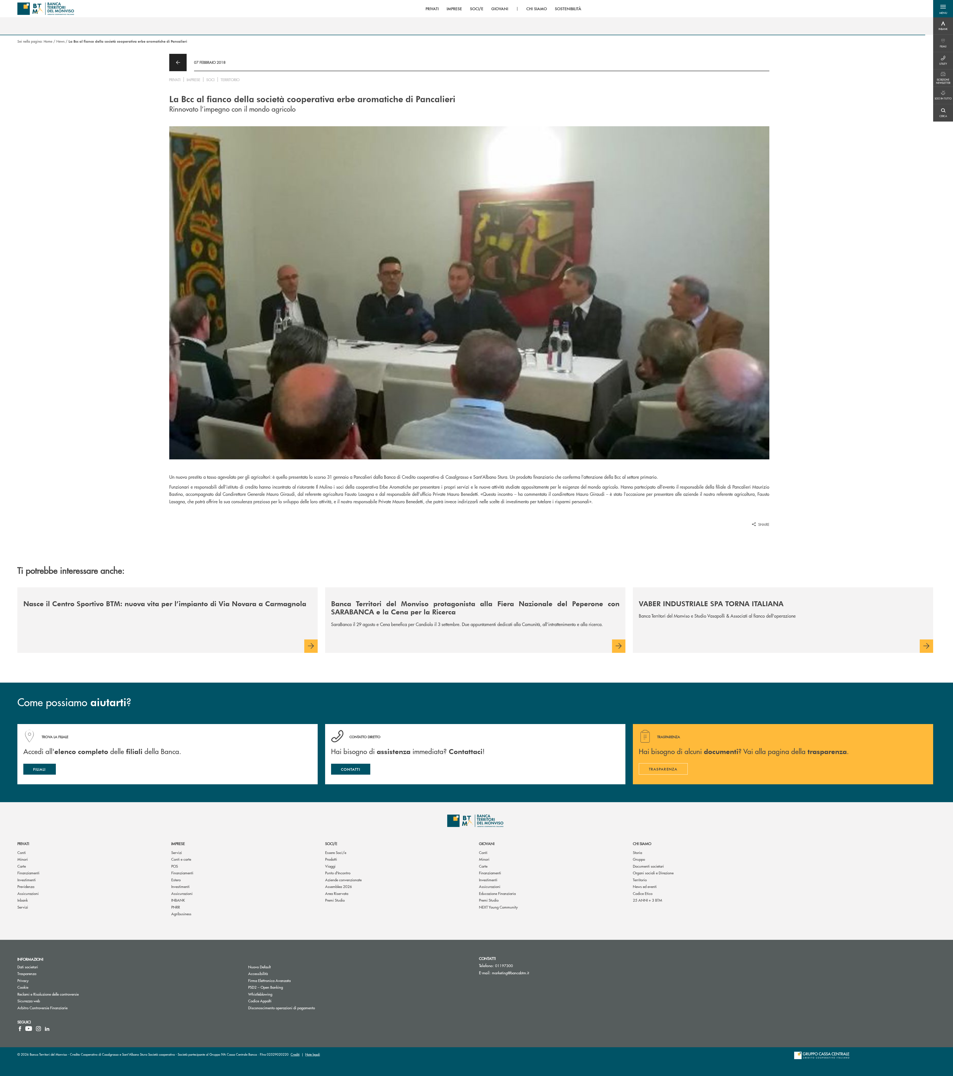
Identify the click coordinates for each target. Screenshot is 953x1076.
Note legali (312, 1054)
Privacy (23, 980)
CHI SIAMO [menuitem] (536, 8)
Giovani (486, 843)
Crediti (295, 1054)
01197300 (504, 965)
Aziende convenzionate (343, 879)
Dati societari (27, 966)
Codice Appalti (278, 1000)
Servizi (22, 907)
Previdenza (25, 886)
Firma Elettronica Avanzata (288, 980)
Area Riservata (336, 893)
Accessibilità (258, 973)
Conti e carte (181, 859)
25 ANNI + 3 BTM (647, 900)
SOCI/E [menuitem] (477, 8)
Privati (23, 843)
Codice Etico (642, 893)
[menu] (503, 8)
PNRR (175, 907)
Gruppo (639, 859)
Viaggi (330, 866)
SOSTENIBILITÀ (568, 8)
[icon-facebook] (20, 1028)
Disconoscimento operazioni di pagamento (281, 1007)
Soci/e (331, 843)
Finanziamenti (28, 872)
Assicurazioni (28, 893)
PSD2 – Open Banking (284, 987)
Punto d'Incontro (337, 872)
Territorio (640, 879)
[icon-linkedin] (47, 1028)
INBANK (178, 900)
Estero (176, 879)
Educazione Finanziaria (497, 893)
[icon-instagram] (38, 1028)
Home (48, 41)
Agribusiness (181, 913)
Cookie (22, 987)
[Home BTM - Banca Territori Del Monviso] (45, 8)
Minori (22, 859)
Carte (21, 866)
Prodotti (331, 859)
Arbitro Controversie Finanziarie (61, 1007)
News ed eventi (645, 886)
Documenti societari (648, 866)
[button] (943, 8)
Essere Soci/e (335, 852)
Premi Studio (335, 900)
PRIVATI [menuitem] (432, 8)
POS (174, 866)
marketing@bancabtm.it (510, 972)
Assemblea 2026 (338, 886)
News (60, 41)
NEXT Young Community (498, 907)
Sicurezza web (28, 1000)
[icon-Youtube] (28, 1028)
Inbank (22, 900)
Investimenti (26, 879)
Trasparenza (26, 973)
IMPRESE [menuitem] (454, 8)
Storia (637, 852)
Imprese (178, 843)
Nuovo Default (278, 966)
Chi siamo (642, 843)
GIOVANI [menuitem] (499, 8)
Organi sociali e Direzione (653, 872)
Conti (21, 852)
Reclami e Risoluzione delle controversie (48, 994)
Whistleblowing (279, 994)
